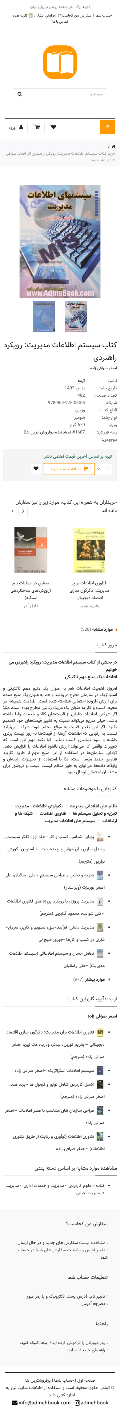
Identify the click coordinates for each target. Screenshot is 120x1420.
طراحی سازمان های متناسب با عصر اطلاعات (56, 1110)
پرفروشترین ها (38, 1380)
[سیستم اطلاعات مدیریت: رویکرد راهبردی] (75, 316)
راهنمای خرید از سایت (85, 1350)
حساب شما (103, 15)
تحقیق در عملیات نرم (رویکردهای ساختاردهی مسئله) (30, 590)
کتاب (100, 1185)
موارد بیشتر (95, 979)
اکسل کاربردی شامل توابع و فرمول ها (62, 1084)
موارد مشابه (102, 629)
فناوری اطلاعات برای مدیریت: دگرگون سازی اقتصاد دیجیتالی (89, 590)
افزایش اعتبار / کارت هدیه (34, 15)
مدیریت (12, 1185)
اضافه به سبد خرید (66, 469)
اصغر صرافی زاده (103, 368)
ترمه (81, 380)
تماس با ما (60, 21)
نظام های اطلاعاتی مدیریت (93, 806)
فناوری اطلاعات (53, 813)
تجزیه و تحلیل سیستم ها (95, 813)
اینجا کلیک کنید (34, 1342)
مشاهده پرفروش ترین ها (47, 432)
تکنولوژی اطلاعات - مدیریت (39, 806)
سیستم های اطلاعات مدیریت (70, 821)
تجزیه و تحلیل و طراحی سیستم (67, 875)
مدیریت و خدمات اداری (44, 1185)
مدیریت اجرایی (88, 1193)
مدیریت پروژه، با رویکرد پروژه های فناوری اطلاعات (51, 901)
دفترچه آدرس (93, 1303)
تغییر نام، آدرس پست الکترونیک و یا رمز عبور (65, 1296)
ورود (13, 127)
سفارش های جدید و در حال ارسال (48, 1242)
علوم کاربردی (80, 1185)
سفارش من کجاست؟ (75, 15)
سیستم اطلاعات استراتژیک (71, 1070)
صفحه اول (86, 1380)
